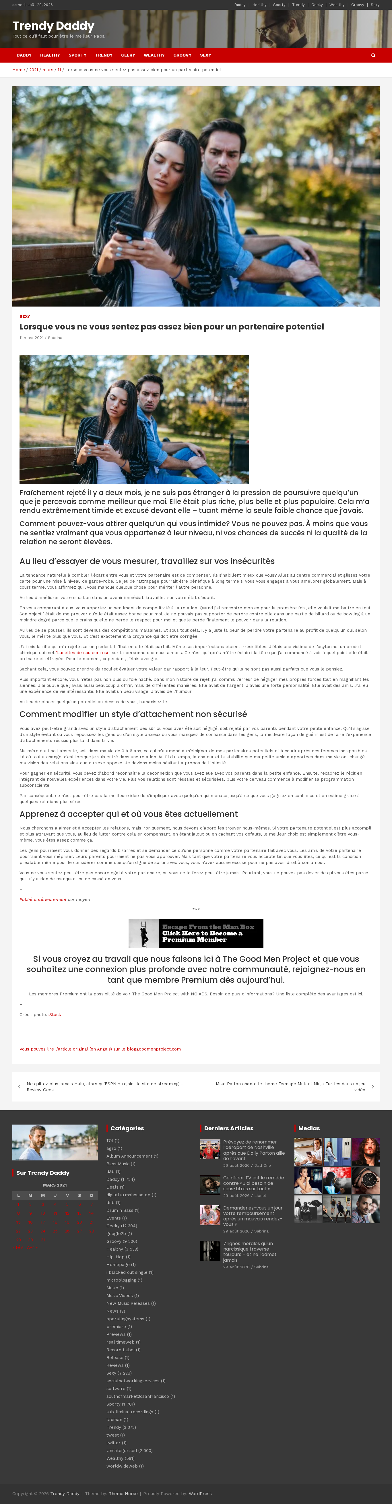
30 (30, 1240)
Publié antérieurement (43, 899)
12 (67, 1213)
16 (30, 1222)
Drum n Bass (119, 1210)
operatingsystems (125, 1318)
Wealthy (337, 5)
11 (55, 1213)
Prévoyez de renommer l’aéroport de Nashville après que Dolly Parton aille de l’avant (254, 1150)
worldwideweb (122, 1466)
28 (91, 1231)
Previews (116, 1334)
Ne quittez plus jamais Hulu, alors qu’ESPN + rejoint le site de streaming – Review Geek (105, 1086)
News (112, 1311)
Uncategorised (121, 1450)
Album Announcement (129, 1156)
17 (43, 1222)
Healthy (259, 5)
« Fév (17, 1247)
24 (43, 1231)
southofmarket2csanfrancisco (137, 1396)
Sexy (375, 5)
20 (79, 1222)
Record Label (120, 1349)
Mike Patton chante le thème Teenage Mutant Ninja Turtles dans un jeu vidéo (290, 1086)
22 (18, 1231)
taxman (114, 1419)
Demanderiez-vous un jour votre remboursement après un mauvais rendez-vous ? (253, 1216)
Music (112, 1287)
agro (111, 1148)
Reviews (115, 1365)
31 (43, 1240)
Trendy (298, 5)
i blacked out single (127, 1272)
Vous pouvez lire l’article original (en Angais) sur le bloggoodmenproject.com (100, 1049)
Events (113, 1218)
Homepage (118, 1264)
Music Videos (119, 1295)
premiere (116, 1326)
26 (67, 1231)
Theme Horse (123, 1493)
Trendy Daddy (53, 26)
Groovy (357, 5)
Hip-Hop (115, 1256)
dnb (110, 1202)
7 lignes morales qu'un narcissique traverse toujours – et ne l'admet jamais (250, 1251)
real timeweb (120, 1342)
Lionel (260, 1195)
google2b (116, 1233)
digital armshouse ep (128, 1194)
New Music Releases (128, 1303)
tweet (112, 1435)
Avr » (32, 1247)
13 (79, 1213)
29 (18, 1240)
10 (43, 1213)
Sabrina (55, 337)
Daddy (240, 5)
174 (109, 1140)
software (115, 1388)
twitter (113, 1442)
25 (55, 1231)
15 (18, 1222)
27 (79, 1231)
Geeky (317, 5)
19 (67, 1222)
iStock (54, 1014)
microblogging (121, 1280)
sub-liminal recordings (129, 1411)
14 (91, 1213)
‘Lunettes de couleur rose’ (83, 652)
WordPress (200, 1493)
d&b (110, 1171)
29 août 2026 (236, 1165)
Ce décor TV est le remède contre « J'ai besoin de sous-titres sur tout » (253, 1183)
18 (55, 1222)
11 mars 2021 (31, 337)
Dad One (262, 1165)
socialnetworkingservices (133, 1380)
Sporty (279, 5)
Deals (112, 1187)
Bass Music (117, 1163)
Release (114, 1357)
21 (92, 1222)
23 (30, 1231)
